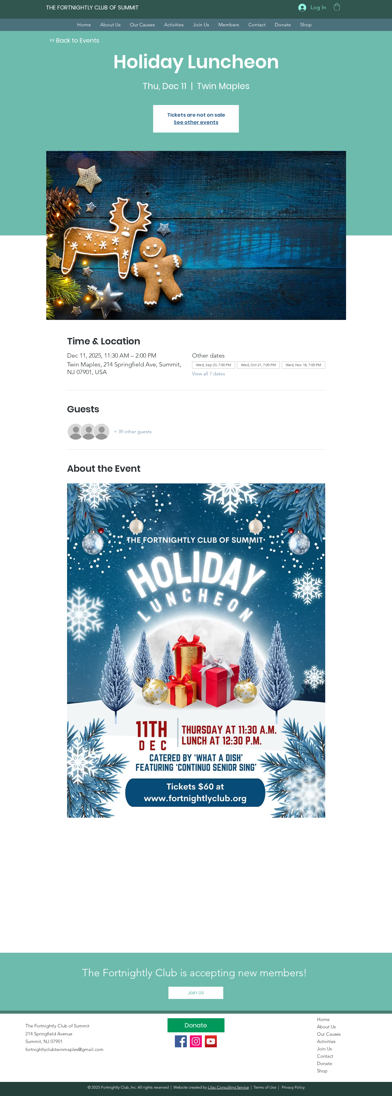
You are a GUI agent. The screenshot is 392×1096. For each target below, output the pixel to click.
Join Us (324, 1049)
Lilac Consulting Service (228, 1087)
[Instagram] (196, 1041)
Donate (324, 1063)
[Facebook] (181, 1041)
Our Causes (329, 1034)
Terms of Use (265, 1087)
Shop (322, 1071)
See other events (196, 122)
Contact (325, 1056)
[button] (337, 6)
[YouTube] (211, 1041)
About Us (326, 1027)
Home (323, 1019)
